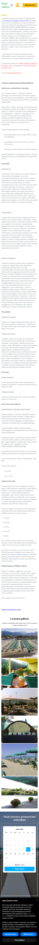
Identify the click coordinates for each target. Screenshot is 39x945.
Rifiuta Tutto (28, 934)
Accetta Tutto (10, 934)
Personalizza (19, 940)
